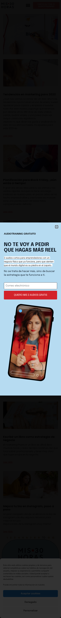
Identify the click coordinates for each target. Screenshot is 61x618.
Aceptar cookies (30, 593)
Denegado (31, 602)
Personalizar (30, 610)
